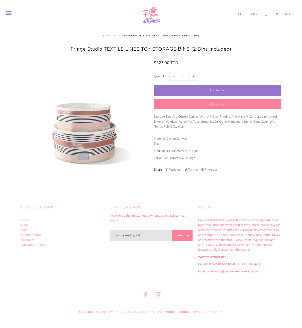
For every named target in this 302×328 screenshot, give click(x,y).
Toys (117, 35)
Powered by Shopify (207, 312)
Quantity (160, 76)
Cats (24, 230)
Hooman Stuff (31, 235)
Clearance (27, 240)
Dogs (25, 225)
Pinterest (210, 170)
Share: (158, 170)
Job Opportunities (33, 245)
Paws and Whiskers (122, 312)
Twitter (192, 170)
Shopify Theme (151, 312)
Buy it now (217, 104)
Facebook (175, 170)
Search (26, 220)
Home (106, 35)
